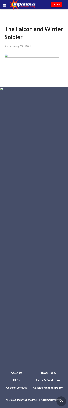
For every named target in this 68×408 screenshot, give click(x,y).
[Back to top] (61, 401)
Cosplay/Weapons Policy (48, 387)
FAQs (16, 380)
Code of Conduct (16, 387)
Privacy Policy (48, 372)
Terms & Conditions (48, 380)
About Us (16, 372)
